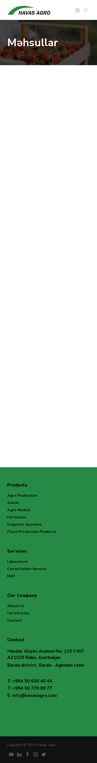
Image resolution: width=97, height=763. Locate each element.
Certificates (18, 613)
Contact (14, 620)
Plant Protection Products (32, 531)
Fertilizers (17, 517)
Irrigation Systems (24, 524)
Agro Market (18, 510)
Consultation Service (26, 568)
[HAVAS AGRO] (29, 10)
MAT (11, 576)
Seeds (13, 502)
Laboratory (17, 561)
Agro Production (22, 495)
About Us (16, 605)
